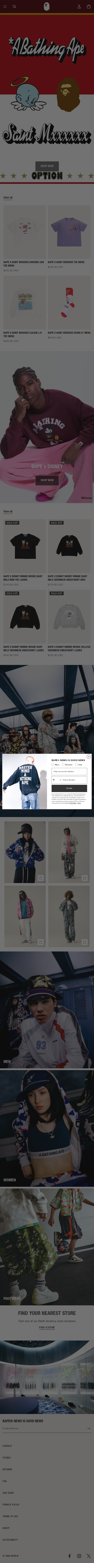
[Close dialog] (89, 757)
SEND (69, 788)
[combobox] (57, 780)
